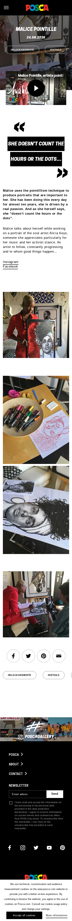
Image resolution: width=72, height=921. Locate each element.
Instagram (10, 262)
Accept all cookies (24, 915)
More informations (57, 915)
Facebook (10, 266)
